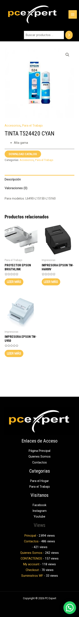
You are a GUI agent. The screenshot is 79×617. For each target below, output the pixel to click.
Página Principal (39, 451)
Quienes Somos (39, 456)
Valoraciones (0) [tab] (16, 188)
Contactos (39, 462)
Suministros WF (32, 576)
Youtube (39, 516)
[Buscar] (69, 35)
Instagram (39, 511)
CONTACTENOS (31, 558)
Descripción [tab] (13, 179)
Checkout (32, 570)
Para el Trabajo (32, 125)
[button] (67, 55)
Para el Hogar (39, 481)
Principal (30, 535)
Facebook (39, 505)
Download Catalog (23, 154)
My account (31, 564)
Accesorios (13, 125)
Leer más (14, 282)
